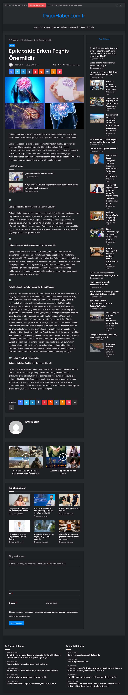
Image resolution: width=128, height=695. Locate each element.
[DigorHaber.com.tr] (64, 16)
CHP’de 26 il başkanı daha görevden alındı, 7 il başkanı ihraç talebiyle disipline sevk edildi (112, 194)
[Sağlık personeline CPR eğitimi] (69, 500)
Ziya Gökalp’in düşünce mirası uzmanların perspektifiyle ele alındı (112, 319)
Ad (10, 594)
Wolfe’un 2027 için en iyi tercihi (104, 148)
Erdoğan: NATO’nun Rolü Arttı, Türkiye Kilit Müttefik (103, 336)
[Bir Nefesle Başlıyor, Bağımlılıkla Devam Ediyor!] (19, 526)
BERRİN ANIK (18, 65)
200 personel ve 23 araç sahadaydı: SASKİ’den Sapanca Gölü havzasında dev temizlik (112, 123)
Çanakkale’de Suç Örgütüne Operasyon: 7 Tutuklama (112, 102)
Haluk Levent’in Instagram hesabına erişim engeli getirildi (104, 274)
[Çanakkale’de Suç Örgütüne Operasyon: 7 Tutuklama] (97, 101)
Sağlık (64, 27)
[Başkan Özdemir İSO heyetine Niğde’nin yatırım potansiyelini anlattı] (97, 251)
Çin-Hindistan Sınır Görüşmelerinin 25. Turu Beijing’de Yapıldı (101, 303)
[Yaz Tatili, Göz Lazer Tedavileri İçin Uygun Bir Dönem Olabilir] (44, 500)
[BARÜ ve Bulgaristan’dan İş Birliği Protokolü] (97, 215)
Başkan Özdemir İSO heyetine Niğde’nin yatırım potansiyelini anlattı (112, 256)
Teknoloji (73, 27)
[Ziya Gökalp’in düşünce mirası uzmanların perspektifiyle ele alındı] (97, 316)
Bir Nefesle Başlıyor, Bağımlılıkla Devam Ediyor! (18, 536)
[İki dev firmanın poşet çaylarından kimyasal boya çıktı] (69, 526)
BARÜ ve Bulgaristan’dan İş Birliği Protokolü (112, 216)
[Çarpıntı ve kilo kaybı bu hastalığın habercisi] (19, 500)
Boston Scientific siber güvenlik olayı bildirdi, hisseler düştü (104, 292)
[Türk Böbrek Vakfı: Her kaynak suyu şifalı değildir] (44, 526)
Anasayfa (38, 27)
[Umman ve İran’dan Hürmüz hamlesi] (97, 347)
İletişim (90, 27)
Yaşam (82, 27)
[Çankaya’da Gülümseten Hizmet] (16, 176)
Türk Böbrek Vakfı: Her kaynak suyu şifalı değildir (44, 536)
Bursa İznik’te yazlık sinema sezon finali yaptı (102, 64)
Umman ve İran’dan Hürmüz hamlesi (110, 348)
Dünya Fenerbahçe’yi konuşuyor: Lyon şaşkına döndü (112, 234)
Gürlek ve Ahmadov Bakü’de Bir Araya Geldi (111, 85)
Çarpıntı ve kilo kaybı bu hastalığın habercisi (19, 509)
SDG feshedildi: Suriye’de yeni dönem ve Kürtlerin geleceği (103, 140)
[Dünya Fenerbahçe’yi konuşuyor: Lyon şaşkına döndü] (97, 232)
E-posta (12, 603)
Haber (47, 27)
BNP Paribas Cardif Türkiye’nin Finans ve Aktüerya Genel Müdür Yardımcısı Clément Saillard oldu (111, 166)
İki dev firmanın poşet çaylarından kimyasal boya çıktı (69, 536)
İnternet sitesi (51, 603)
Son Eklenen (104, 39)
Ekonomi (55, 27)
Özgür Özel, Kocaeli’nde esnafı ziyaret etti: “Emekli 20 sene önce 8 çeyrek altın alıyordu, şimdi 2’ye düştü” (104, 52)
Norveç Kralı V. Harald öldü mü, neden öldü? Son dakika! (69, 5)
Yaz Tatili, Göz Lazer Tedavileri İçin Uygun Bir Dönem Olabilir (43, 510)
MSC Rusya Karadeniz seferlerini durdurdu (100, 283)
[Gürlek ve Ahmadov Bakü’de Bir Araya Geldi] (97, 85)
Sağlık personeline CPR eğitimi (69, 509)
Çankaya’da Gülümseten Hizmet (39, 173)
